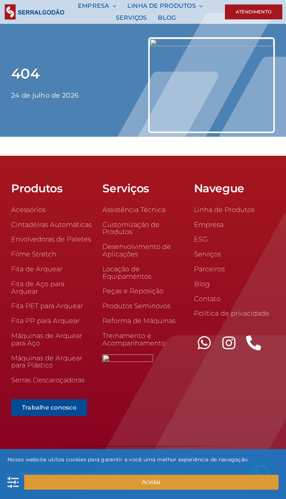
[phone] (253, 342)
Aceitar (151, 482)
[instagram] (229, 342)
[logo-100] (34, 7)
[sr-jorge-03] (211, 42)
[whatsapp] (204, 342)
